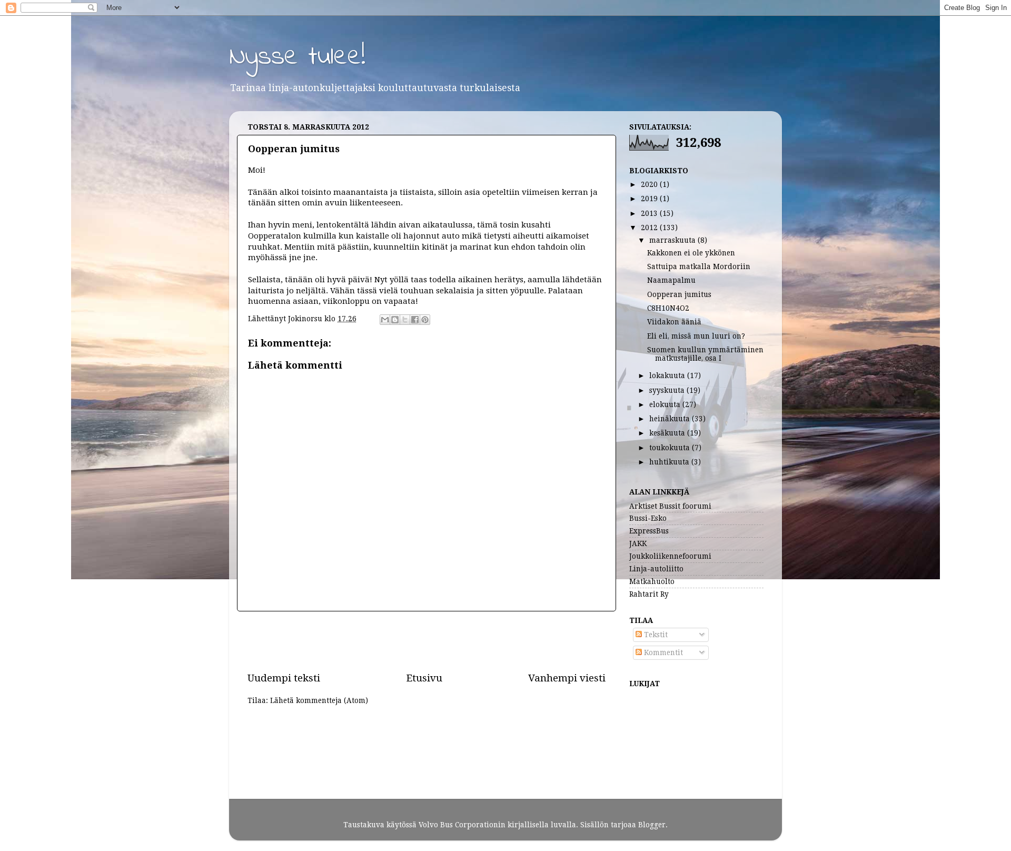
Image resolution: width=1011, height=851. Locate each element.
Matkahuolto (652, 581)
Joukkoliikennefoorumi (670, 556)
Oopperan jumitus (679, 294)
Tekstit (655, 634)
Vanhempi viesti (567, 678)
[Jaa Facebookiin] (415, 319)
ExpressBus (649, 531)
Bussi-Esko (648, 518)
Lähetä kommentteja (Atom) (319, 700)
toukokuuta (670, 447)
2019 (650, 198)
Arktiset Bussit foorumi (670, 506)
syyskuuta (668, 390)
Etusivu (424, 678)
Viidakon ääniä (674, 322)
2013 (650, 213)
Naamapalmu (671, 280)
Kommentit (662, 652)
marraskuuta (673, 240)
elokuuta (665, 404)
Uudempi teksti (283, 678)
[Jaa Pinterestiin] (425, 319)
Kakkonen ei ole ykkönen (691, 253)
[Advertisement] (426, 641)
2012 (650, 227)
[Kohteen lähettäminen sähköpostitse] (385, 319)
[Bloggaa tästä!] (395, 319)
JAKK (638, 543)
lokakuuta (668, 375)
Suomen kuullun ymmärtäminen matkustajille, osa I (705, 353)
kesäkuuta (668, 433)
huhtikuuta (670, 462)
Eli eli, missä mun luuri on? (696, 336)
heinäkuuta (670, 418)
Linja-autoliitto (656, 569)
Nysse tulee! (297, 57)
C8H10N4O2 (668, 308)
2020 (650, 184)
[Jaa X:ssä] (405, 319)
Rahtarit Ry (649, 594)
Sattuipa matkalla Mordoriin (698, 266)
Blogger (652, 824)
